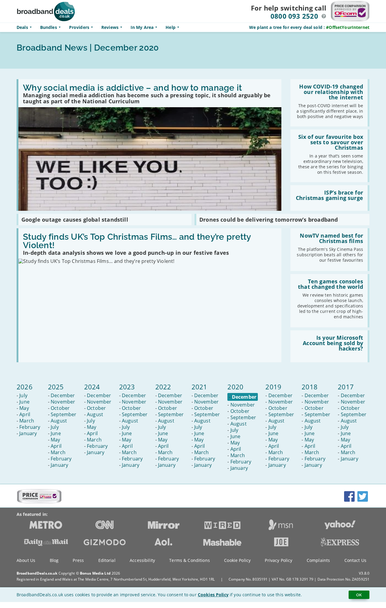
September (63, 414)
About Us (26, 560)
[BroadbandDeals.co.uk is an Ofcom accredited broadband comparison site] (39, 502)
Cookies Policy (213, 594)
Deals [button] (22, 27)
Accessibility (142, 560)
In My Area (142, 27)
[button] (323, 16)
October (60, 408)
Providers (79, 27)
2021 (199, 386)
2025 (56, 386)
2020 (235, 386)
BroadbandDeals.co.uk (37, 573)
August (59, 420)
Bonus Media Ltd (95, 573)
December (63, 395)
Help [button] (171, 27)
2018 (310, 386)
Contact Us (355, 560)
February (29, 427)
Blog (54, 560)
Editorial (106, 560)
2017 (346, 386)
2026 (25, 386)
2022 (163, 386)
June (24, 401)
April (24, 414)
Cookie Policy (237, 560)
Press (78, 560)
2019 (273, 386)
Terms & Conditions (189, 560)
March (26, 420)
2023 (127, 386)
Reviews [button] (110, 27)
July (23, 395)
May (24, 408)
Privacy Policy (278, 560)
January (28, 433)
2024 (92, 386)
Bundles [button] (48, 27)
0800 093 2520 (294, 15)
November (63, 401)
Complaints (318, 560)
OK (359, 594)
